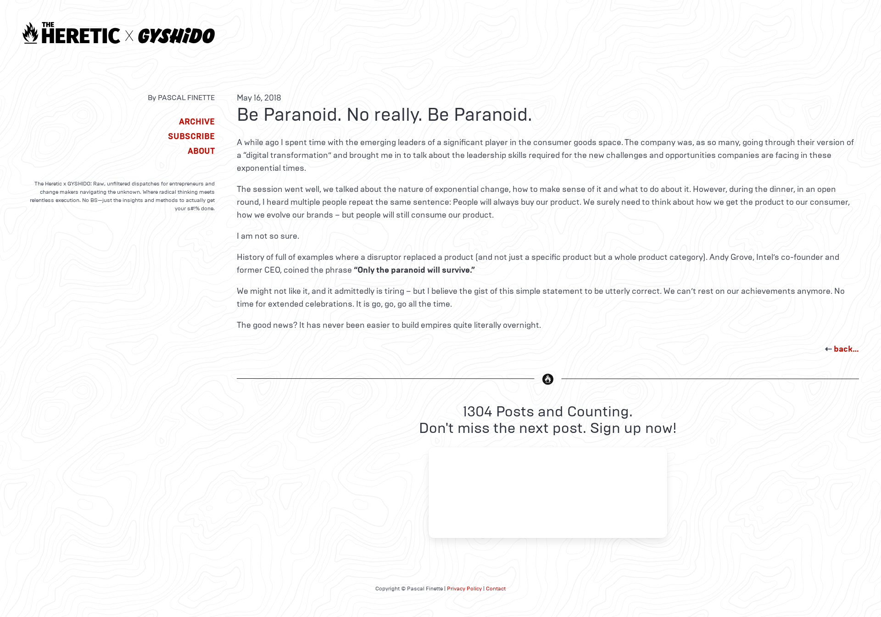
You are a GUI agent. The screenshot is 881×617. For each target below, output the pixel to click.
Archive (197, 122)
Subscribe (191, 136)
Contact (496, 588)
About (201, 151)
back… (846, 349)
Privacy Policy (464, 588)
